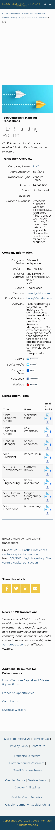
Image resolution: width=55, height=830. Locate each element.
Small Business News (27, 770)
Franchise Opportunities (18, 693)
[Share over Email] (35, 588)
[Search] (44, 4)
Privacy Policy (19, 746)
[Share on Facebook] (6, 588)
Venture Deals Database (19, 13)
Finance (5, 13)
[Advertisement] (27, 54)
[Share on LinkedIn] (25, 588)
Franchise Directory (27, 756)
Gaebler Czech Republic (27, 797)
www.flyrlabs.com (38, 293)
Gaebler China (40, 804)
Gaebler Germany (17, 804)
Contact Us (38, 746)
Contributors (10, 701)
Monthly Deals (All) (18, 18)
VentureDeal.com (14, 644)
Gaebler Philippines (27, 787)
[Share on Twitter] (16, 588)
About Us (24, 738)
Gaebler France (15, 780)
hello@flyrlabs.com (39, 298)
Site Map (10, 738)
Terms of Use (40, 738)
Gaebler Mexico (38, 780)
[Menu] (50, 4)
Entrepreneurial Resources (26, 763)
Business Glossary (14, 709)
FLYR (36, 166)
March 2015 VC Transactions (37, 18)
